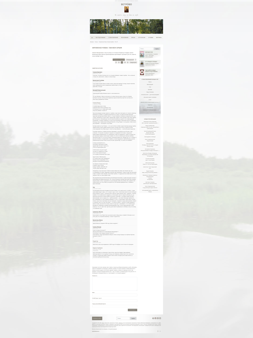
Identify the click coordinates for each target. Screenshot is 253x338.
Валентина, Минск (98, 220)
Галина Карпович (97, 72)
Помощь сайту (97, 318)
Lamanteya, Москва (98, 211)
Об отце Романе (100, 37)
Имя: (93, 292)
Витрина (158, 37)
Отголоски (141, 37)
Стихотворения (113, 37)
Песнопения (124, 37)
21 (116, 62)
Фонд (103, 322)
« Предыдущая (130, 59)
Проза (133, 37)
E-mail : (97, 298)
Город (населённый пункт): (99, 303)
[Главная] (92, 37)
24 (125, 62)
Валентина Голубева (98, 80)
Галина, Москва (97, 227)
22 (118, 62)
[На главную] (126, 1)
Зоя (94, 187)
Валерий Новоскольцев (99, 90)
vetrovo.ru (121, 322)
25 (127, 62)
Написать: (94, 275)
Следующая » (133, 62)
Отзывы (150, 37)
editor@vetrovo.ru (95, 331)
